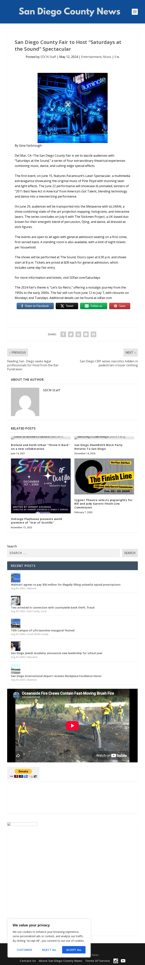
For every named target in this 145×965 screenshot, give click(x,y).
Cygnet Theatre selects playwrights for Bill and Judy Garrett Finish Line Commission (103, 503)
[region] (49, 938)
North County (41, 634)
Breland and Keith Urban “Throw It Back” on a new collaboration (40, 447)
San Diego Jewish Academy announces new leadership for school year (57, 653)
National (31, 588)
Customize (24, 950)
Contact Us (28, 961)
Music (107, 57)
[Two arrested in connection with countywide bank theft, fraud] (15, 600)
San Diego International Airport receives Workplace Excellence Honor (56, 676)
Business (32, 679)
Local (43, 611)
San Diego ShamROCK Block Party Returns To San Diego (98, 447)
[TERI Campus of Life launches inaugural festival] (15, 623)
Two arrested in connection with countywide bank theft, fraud (52, 607)
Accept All (73, 950)
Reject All (49, 950)
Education (32, 657)
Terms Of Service (97, 961)
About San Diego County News (60, 961)
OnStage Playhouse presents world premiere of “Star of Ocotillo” (36, 521)
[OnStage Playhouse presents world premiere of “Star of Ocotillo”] (41, 485)
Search (12, 546)
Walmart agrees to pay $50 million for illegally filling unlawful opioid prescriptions (65, 584)
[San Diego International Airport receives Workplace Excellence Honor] (15, 669)
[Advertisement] (72, 799)
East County (33, 611)
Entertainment (91, 57)
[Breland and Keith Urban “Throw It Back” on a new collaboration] (41, 437)
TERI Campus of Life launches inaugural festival (43, 630)
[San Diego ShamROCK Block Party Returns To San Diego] (104, 437)
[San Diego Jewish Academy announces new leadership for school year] (15, 646)
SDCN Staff (48, 57)
